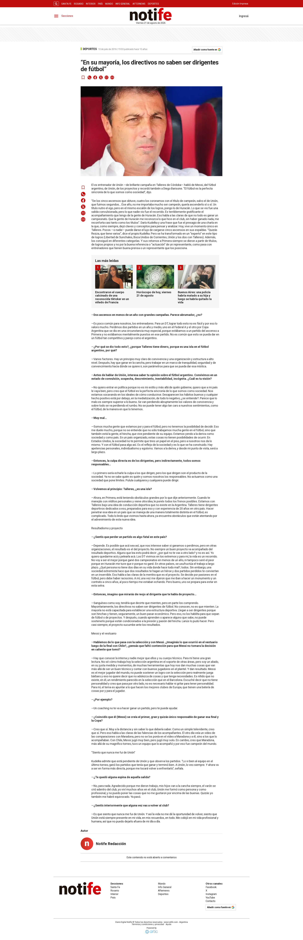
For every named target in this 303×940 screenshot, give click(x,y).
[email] (106, 77)
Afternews (139, 4)
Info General (123, 4)
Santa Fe (66, 4)
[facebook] (95, 77)
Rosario (78, 4)
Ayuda (168, 924)
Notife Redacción (111, 844)
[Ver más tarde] (83, 77)
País (100, 4)
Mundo (109, 4)
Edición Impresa (240, 3)
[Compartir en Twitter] (101, 77)
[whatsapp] (89, 77)
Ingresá (243, 16)
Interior (90, 4)
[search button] (56, 3)
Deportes (153, 4)
